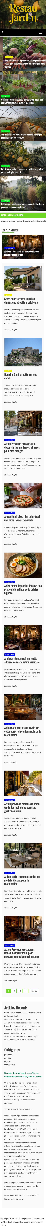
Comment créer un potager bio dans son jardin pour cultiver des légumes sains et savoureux (22, 101)
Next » (34, 991)
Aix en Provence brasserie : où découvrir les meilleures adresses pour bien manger (22, 447)
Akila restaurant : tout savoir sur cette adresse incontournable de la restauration (22, 731)
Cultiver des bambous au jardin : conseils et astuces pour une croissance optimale (22, 205)
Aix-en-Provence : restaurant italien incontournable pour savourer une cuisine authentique (21, 953)
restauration (9, 248)
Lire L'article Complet (10, 330)
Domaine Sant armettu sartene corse (20, 376)
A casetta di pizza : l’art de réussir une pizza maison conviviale (22, 518)
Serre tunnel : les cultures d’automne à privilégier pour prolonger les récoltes (21, 136)
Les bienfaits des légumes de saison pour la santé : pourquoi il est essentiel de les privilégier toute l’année (22, 63)
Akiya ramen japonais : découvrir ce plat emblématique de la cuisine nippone (23, 589)
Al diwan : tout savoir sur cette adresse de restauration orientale (21, 253)
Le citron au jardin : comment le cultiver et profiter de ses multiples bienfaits (22, 171)
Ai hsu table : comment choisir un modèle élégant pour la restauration (22, 880)
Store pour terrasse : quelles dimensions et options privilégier (21, 300)
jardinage (5, 96)
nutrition (6, 57)
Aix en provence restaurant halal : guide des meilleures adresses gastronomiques (22, 807)
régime (7, 1061)
